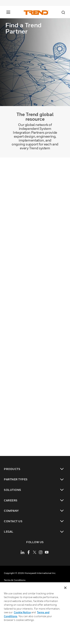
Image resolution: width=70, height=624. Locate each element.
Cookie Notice (22, 612)
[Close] (65, 587)
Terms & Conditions (14, 580)
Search (63, 12)
